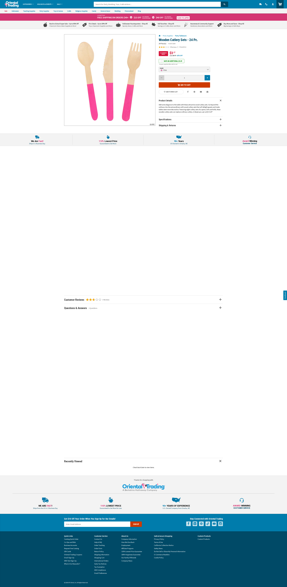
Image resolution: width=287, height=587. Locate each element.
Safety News (158, 548)
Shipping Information (101, 555)
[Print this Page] (207, 92)
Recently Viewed (73, 461)
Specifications (165, 119)
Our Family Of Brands (128, 558)
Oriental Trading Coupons (73, 555)
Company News (126, 561)
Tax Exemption (99, 567)
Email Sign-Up (69, 558)
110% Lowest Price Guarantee (131, 551)
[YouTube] (214, 523)
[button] (109, 80)
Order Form (98, 548)
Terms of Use (158, 542)
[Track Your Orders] (260, 4)
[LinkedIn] (195, 523)
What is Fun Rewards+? (72, 564)
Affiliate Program (127, 548)
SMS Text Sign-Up (70, 561)
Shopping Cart (99, 558)
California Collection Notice (163, 545)
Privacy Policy (159, 539)
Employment (125, 545)
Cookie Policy (159, 558)
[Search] (224, 4)
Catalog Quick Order (71, 539)
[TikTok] (207, 523)
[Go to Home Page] (159, 36)
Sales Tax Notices (100, 564)
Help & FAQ (98, 542)
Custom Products (204, 539)
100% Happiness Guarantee (130, 555)
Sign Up (136, 524)
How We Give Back (127, 542)
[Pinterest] (201, 523)
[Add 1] (207, 77)
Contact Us (98, 539)
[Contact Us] (266, 4)
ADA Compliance (100, 570)
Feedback (285, 295)
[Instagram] (220, 523)
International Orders (101, 561)
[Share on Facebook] (188, 92)
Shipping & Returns (167, 125)
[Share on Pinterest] (194, 92)
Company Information (129, 539)
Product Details (165, 100)
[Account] (272, 4)
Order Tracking (99, 545)
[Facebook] (188, 523)
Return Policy (99, 551)
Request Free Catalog (71, 548)
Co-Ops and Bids (70, 542)
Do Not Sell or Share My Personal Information (169, 551)
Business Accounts (70, 545)
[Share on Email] (201, 92)
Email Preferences (100, 573)
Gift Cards (67, 551)
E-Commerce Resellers (162, 555)
